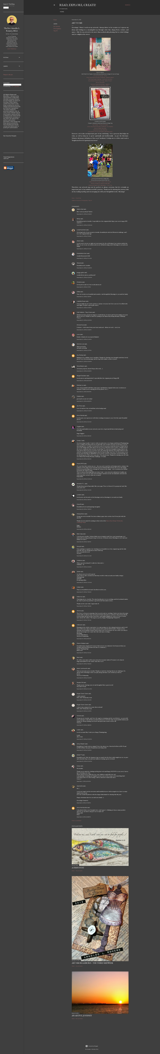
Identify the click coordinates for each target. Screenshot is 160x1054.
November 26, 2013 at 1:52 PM (84, 541)
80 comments (79, 1018)
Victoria (79, 715)
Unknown (79, 625)
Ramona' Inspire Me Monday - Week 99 (100, 84)
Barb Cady (80, 534)
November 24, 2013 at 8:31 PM (84, 391)
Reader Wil (80, 682)
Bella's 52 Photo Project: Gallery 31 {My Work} (100, 181)
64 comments (79, 966)
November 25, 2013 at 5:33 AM (84, 436)
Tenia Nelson (80, 366)
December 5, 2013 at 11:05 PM (84, 802)
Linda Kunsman (81, 230)
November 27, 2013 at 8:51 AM (84, 638)
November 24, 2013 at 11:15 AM (84, 236)
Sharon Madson (81, 643)
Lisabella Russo (81, 301)
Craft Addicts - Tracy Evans (84, 312)
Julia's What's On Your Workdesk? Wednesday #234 (100, 131)
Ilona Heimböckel (82, 807)
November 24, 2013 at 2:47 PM (84, 350)
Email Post (78, 198)
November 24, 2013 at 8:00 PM (84, 380)
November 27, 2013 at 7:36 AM (84, 592)
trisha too (79, 596)
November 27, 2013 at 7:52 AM (84, 606)
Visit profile (11, 49)
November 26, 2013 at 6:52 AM (84, 529)
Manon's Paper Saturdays (100, 128)
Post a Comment (76, 820)
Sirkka (78, 291)
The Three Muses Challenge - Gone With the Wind (100, 79)
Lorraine (79, 494)
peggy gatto (80, 272)
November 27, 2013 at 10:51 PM (84, 750)
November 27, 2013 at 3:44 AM (84, 555)
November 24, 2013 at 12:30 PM (84, 277)
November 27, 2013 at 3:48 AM (84, 567)
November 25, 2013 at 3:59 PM (84, 499)
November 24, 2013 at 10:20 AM (84, 225)
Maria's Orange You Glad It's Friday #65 (100, 183)
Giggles (79, 426)
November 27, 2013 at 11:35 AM (84, 663)
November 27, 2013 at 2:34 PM (84, 700)
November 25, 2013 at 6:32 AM (84, 459)
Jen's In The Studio (100, 82)
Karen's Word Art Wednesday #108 (100, 86)
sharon (79, 241)
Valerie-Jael (80, 209)
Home (62, 11)
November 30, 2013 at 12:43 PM (84, 761)
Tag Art (55, 31)
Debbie (79, 396)
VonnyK (79, 546)
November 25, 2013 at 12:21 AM (84, 421)
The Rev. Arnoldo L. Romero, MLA (12, 29)
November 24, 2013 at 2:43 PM (84, 339)
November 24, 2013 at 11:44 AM (84, 258)
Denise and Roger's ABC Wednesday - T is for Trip (100, 185)
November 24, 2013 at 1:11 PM (84, 287)
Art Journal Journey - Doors (100, 75)
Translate (16, 86)
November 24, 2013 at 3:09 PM (84, 361)
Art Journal (56, 26)
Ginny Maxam (81, 744)
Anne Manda (80, 415)
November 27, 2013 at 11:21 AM (84, 652)
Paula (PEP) (80, 463)
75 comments (79, 870)
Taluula (79, 263)
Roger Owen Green (82, 693)
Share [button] (55, 20)
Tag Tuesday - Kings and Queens (100, 124)
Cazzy (78, 766)
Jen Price (79, 406)
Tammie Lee (80, 344)
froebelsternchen (82, 253)
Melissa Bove (81, 514)
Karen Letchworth (82, 668)
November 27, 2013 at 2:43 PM (84, 711)
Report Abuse (8, 74)
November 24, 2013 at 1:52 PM (84, 296)
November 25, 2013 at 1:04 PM (84, 490)
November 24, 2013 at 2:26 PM (84, 329)
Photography (57, 28)
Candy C (79, 440)
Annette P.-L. (81, 483)
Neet (78, 657)
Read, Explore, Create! (77, 5)
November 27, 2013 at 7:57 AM (84, 620)
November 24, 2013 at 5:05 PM (84, 371)
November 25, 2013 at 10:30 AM (84, 479)
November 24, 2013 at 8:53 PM (84, 401)
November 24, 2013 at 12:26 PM (84, 267)
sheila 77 (79, 755)
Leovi (78, 334)
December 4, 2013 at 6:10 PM (84, 781)
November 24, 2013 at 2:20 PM (84, 320)
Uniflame (79, 560)
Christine (79, 282)
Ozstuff (79, 504)
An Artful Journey (82, 1015)
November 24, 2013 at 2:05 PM (84, 307)
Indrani (79, 587)
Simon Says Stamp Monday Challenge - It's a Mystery (100, 126)
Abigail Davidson (81, 375)
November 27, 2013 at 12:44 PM (84, 689)
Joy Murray (80, 355)
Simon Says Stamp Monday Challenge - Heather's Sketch (100, 77)
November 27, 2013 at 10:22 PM (84, 739)
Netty (78, 219)
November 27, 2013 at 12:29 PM (84, 677)
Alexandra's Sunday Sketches (100, 130)
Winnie (79, 611)
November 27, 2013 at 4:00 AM (84, 582)
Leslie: (78, 730)
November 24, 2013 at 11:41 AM (84, 248)
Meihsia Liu (80, 385)
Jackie (78, 571)
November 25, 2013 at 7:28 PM (84, 509)
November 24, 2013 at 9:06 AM (84, 214)
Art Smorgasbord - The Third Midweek (92, 963)
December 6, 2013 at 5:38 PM (84, 817)
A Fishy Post (78, 867)
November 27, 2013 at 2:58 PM (84, 725)
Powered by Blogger (93, 1046)
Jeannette (80, 786)
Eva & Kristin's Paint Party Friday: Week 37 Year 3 (100, 80)
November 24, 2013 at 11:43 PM (84, 410)
